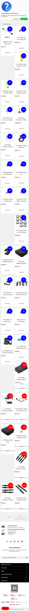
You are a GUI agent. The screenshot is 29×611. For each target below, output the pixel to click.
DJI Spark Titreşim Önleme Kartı (7, 146)
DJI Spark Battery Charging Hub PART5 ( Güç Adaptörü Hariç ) (7, 410)
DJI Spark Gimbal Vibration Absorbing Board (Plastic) (21, 146)
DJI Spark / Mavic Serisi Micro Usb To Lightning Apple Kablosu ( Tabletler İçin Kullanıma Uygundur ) (21, 410)
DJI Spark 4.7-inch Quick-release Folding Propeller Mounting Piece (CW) (7, 320)
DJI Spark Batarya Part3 (21, 378)
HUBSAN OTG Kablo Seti (7, 43)
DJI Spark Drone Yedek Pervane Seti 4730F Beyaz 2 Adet (21, 499)
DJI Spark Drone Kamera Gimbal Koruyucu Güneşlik (7, 352)
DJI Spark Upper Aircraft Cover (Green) (7, 92)
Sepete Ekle (7, 52)
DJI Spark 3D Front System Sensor (21, 38)
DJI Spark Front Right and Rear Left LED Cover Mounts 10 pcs (21, 200)
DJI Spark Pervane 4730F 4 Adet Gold (21, 468)
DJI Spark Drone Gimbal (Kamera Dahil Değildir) (7, 261)
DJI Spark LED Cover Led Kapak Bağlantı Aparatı (7, 119)
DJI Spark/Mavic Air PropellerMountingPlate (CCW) (22, 173)
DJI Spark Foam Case (7, 441)
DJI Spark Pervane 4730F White (8, 499)
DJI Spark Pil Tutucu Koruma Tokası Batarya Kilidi (8, 294)
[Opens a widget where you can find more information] (5, 608)
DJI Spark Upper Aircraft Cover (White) (21, 436)
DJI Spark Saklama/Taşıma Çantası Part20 (21, 262)
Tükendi (21, 388)
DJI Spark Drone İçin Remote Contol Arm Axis (7, 200)
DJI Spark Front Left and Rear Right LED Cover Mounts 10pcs (21, 231)
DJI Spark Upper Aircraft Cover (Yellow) (21, 65)
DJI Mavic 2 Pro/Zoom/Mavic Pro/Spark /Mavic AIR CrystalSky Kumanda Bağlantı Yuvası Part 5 (21, 119)
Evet (24, 18)
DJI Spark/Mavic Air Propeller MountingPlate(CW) (8, 173)
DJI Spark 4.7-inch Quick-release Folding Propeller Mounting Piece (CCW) (21, 320)
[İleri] (20, 517)
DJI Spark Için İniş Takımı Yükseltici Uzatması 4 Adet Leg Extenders (21, 294)
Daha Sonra (16, 18)
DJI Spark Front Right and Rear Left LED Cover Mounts (21, 92)
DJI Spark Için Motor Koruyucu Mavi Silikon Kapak (21, 347)
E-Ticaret (10, 609)
